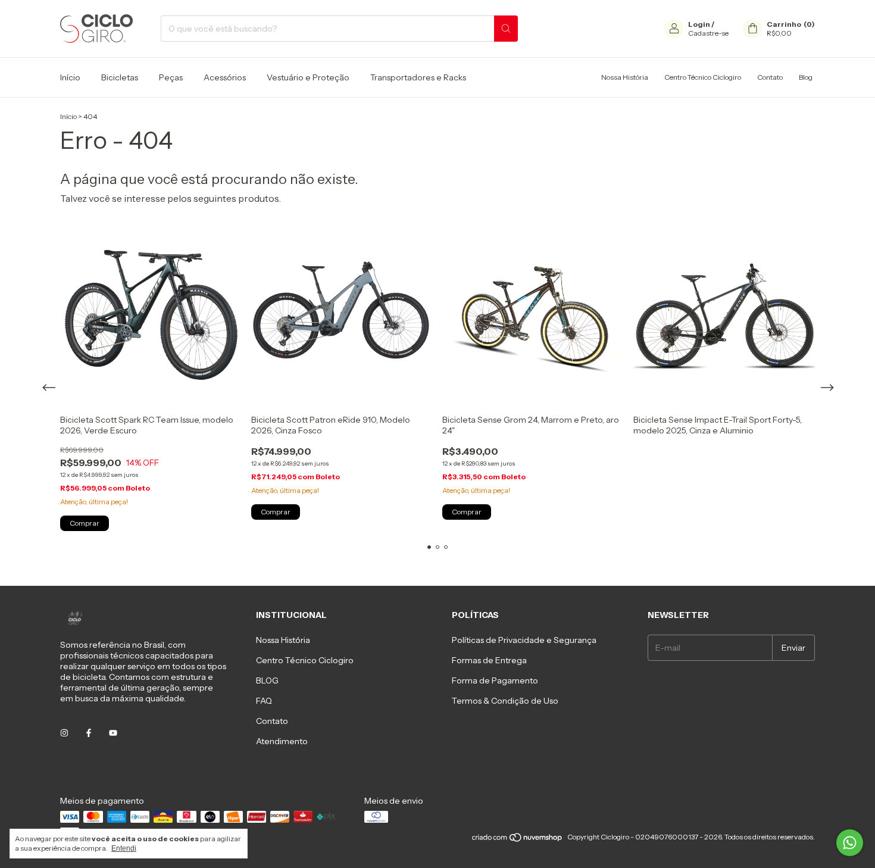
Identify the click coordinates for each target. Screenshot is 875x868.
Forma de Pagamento (495, 680)
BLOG (267, 680)
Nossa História (624, 77)
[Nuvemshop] (517, 839)
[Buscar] (506, 28)
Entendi (123, 848)
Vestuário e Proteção (308, 77)
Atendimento (282, 741)
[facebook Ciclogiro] (89, 733)
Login (699, 24)
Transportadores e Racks (418, 77)
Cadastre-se (708, 33)
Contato (770, 77)
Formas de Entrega (489, 660)
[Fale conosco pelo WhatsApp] (849, 842)
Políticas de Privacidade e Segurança (524, 640)
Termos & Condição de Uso (505, 700)
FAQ (264, 700)
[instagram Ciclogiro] (64, 733)
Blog (805, 77)
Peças (171, 77)
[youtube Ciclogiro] (113, 733)
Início (70, 77)
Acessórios (225, 77)
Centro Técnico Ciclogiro (702, 77)
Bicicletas (119, 77)
